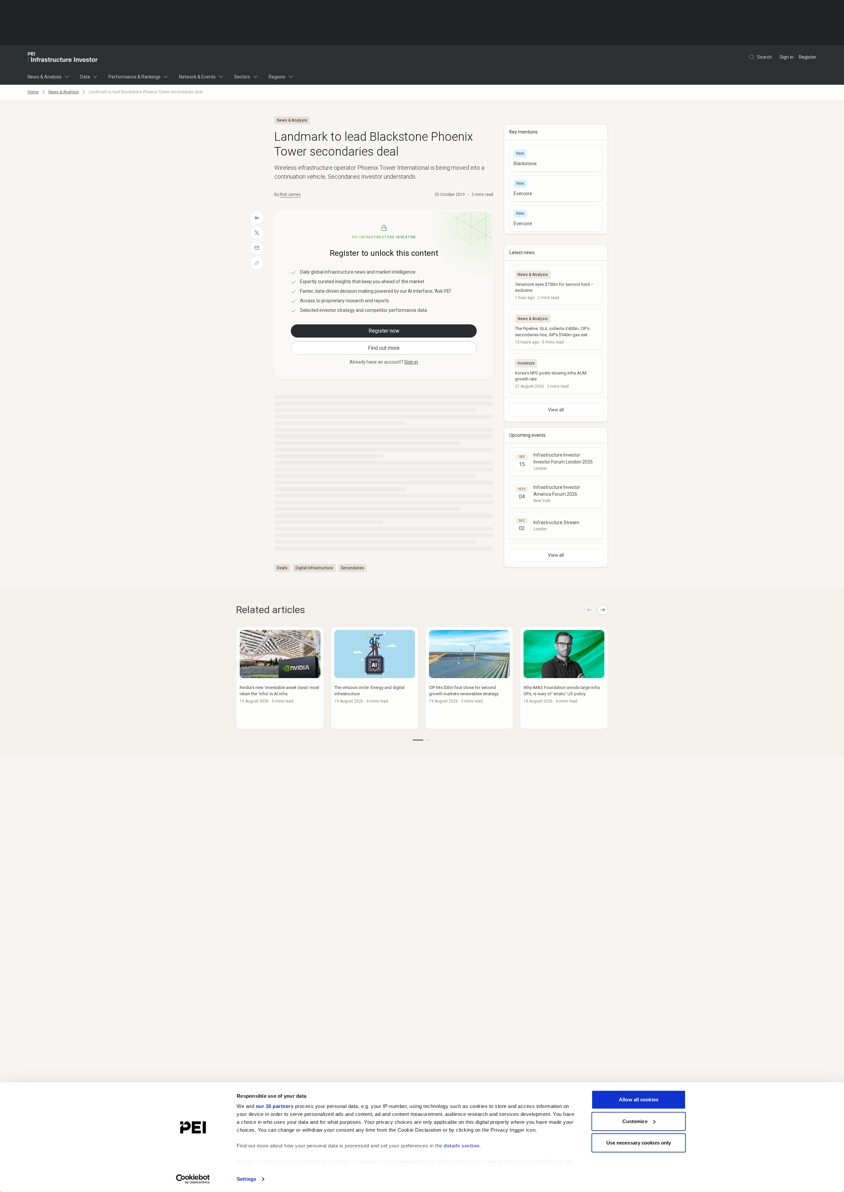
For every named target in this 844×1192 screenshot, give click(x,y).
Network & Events (197, 76)
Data (85, 76)
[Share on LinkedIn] (257, 217)
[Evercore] (556, 188)
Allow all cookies (638, 1099)
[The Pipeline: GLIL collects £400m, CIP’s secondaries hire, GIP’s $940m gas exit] (556, 329)
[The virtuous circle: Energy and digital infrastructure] (374, 678)
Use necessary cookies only (638, 1143)
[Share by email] (257, 248)
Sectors (242, 76)
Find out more (384, 348)
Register (807, 57)
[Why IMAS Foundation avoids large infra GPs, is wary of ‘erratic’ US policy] (564, 678)
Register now (384, 331)
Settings (246, 1179)
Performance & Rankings (134, 76)
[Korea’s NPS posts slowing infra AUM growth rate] (556, 373)
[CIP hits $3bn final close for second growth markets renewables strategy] (469, 678)
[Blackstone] (556, 158)
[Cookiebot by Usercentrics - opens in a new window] (193, 1179)
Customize (635, 1121)
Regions (277, 76)
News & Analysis (45, 76)
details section (462, 1145)
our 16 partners (275, 1106)
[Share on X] (257, 233)
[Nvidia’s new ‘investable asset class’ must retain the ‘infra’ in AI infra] (280, 678)
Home (33, 92)
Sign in (787, 57)
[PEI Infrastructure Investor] (63, 57)
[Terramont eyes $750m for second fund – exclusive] (556, 285)
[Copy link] (257, 263)
